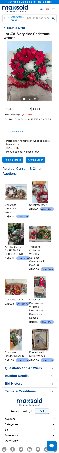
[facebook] (12, 449)
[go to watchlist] (47, 9)
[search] (53, 18)
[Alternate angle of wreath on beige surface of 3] (29, 99)
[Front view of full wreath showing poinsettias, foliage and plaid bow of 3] (24, 99)
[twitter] (21, 449)
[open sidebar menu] (54, 9)
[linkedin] (29, 449)
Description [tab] (18, 131)
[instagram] (4, 449)
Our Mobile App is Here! (30, 1)
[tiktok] (46, 449)
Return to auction (16, 27)
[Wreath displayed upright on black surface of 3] (35, 99)
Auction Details (13, 159)
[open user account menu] (41, 9)
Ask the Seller (35, 159)
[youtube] (38, 449)
